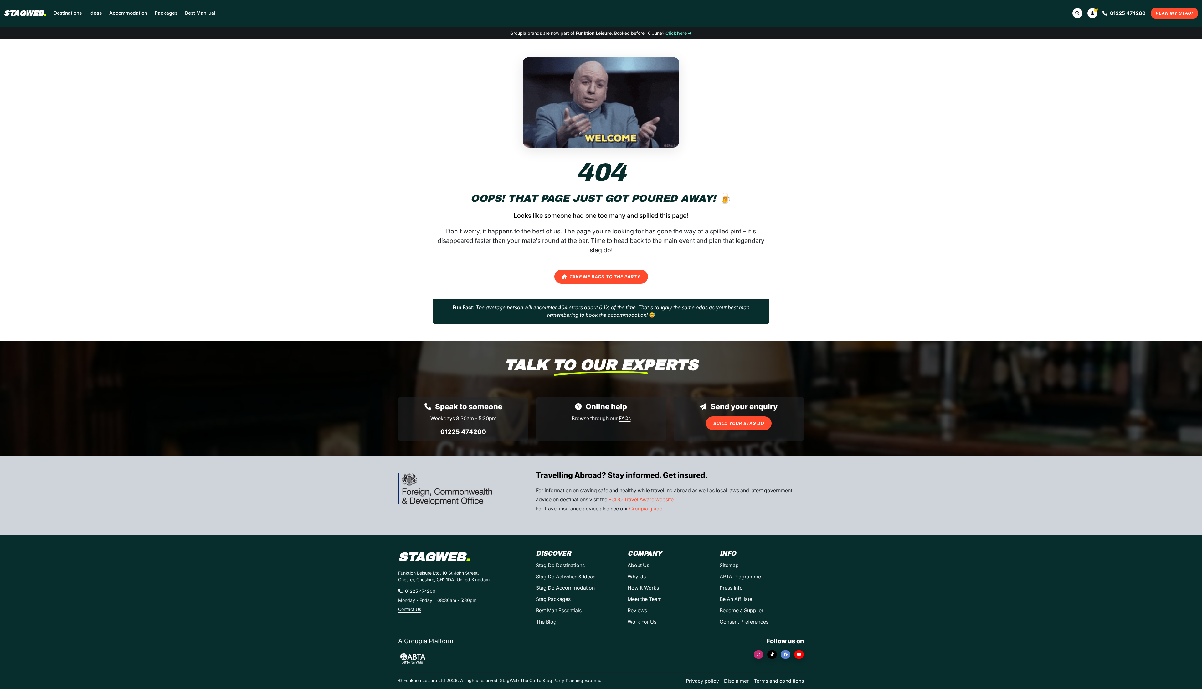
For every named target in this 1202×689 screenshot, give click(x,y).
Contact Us (409, 609)
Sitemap (729, 565)
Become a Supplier (741, 610)
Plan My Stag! (1174, 13)
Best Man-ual (200, 13)
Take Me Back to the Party (604, 276)
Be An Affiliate (736, 599)
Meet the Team (645, 599)
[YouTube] (799, 654)
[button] (1092, 13)
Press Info (731, 588)
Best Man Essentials (559, 610)
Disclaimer (736, 681)
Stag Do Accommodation (565, 588)
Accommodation (128, 13)
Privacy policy (702, 681)
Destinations (68, 13)
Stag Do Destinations (560, 565)
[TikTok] (772, 654)
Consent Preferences (744, 622)
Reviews (637, 610)
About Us (638, 565)
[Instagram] (758, 654)
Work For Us (642, 622)
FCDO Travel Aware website (641, 499)
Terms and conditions (779, 681)
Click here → (678, 33)
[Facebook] (785, 654)
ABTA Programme (740, 576)
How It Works (643, 588)
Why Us (637, 576)
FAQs (625, 418)
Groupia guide (645, 508)
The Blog (546, 622)
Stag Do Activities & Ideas (565, 576)
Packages (166, 13)
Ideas (95, 13)
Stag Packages (553, 599)
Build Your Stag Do (738, 423)
